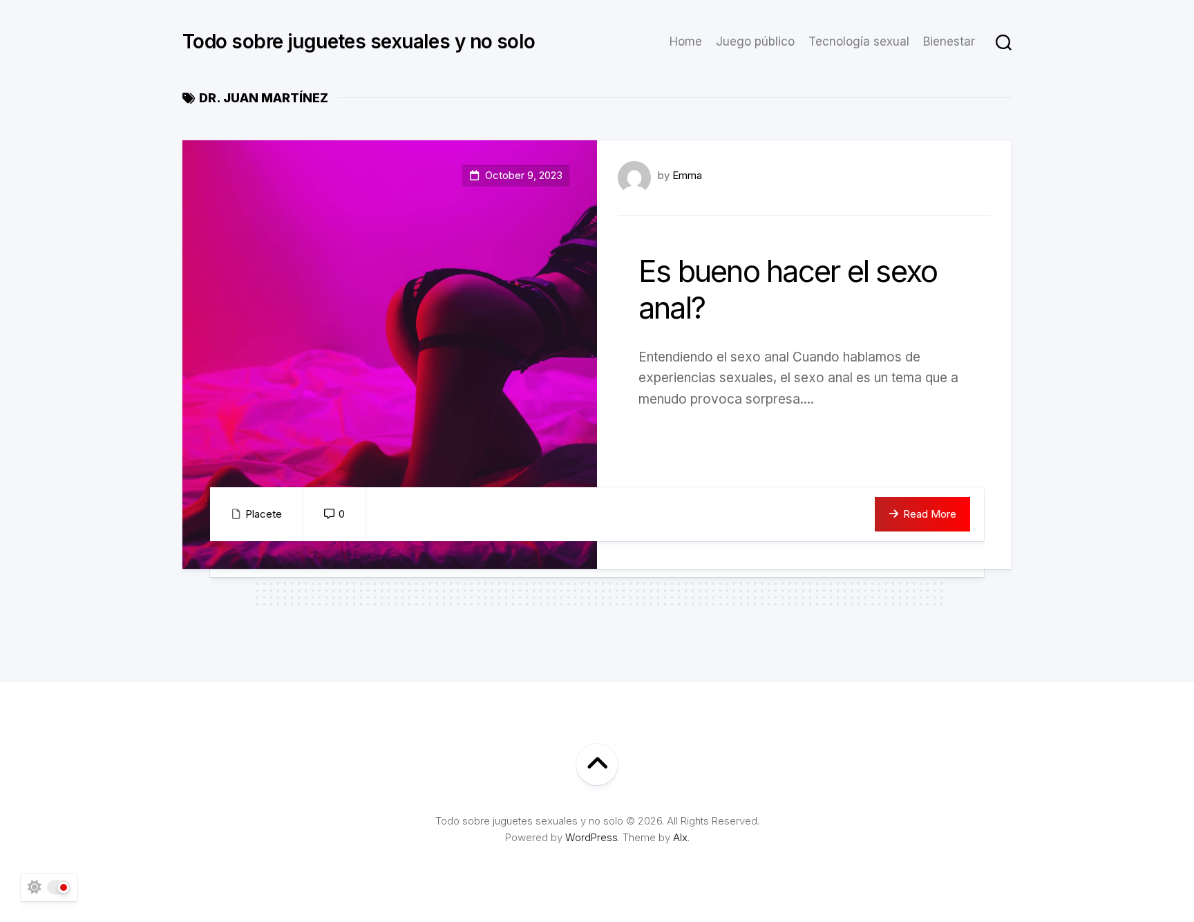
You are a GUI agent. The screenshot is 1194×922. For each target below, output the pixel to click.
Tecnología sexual (858, 41)
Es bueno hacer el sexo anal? (787, 289)
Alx (680, 837)
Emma (687, 175)
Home (686, 41)
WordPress (591, 837)
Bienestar (949, 41)
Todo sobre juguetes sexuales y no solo (359, 41)
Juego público (755, 41)
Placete (263, 513)
